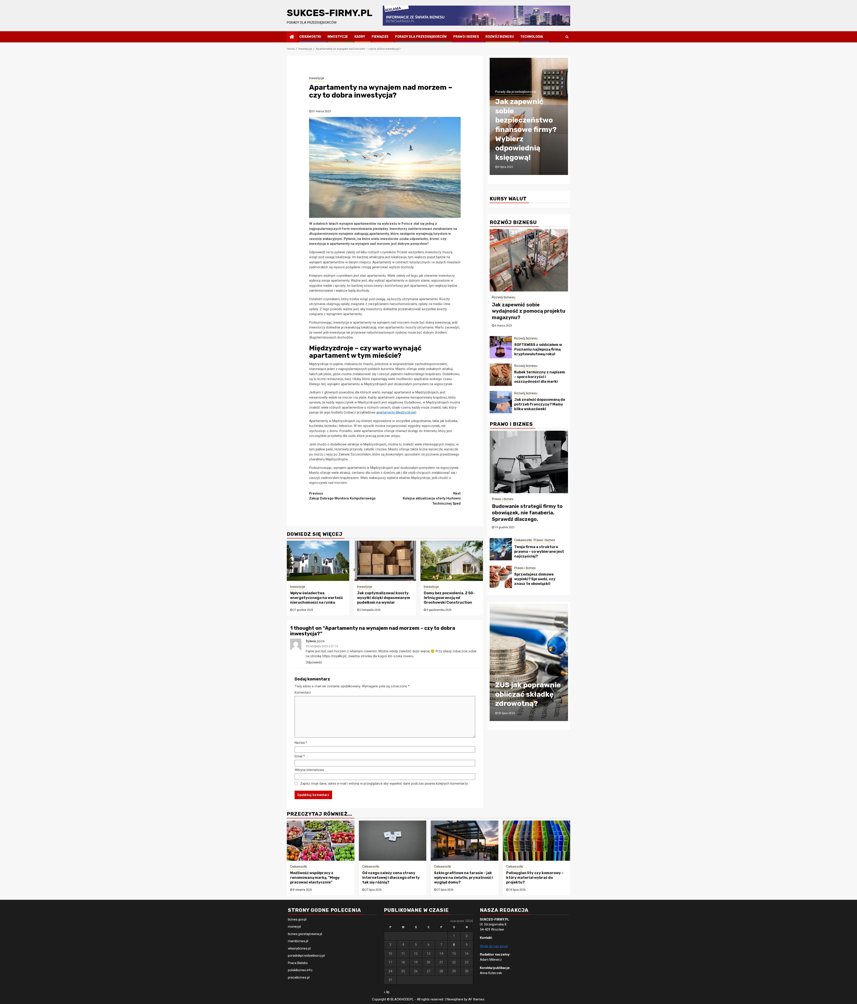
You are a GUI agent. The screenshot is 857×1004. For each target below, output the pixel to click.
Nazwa (301, 743)
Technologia (531, 37)
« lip (386, 992)
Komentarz (303, 692)
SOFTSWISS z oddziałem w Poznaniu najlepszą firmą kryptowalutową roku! (538, 349)
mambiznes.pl (298, 941)
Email (300, 756)
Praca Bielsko (298, 963)
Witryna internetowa (309, 770)
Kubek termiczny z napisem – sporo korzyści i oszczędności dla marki (539, 377)
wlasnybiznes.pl (299, 948)
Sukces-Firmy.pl (329, 13)
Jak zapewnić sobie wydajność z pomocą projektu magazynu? (528, 311)
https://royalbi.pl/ (334, 656)
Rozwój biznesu (499, 37)
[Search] (567, 37)
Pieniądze (380, 37)
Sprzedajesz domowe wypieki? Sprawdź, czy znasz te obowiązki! (534, 579)
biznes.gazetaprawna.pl (305, 934)
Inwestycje (337, 37)
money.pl (294, 927)
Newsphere (455, 999)
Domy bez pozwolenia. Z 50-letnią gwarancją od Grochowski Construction (449, 598)
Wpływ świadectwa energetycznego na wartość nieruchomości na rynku (316, 598)
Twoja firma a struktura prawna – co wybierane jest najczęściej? (539, 551)
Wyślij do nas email (494, 946)
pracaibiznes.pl (299, 977)
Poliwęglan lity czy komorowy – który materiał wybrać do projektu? (535, 877)
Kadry (359, 37)
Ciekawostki (310, 37)
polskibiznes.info (300, 970)
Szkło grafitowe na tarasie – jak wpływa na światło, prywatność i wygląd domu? (463, 877)
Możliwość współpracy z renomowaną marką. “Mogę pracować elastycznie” (315, 877)
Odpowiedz (314, 662)
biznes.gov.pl (297, 919)
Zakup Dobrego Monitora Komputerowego (342, 496)
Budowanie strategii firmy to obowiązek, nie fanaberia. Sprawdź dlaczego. (527, 512)
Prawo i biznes (466, 37)
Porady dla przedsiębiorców (421, 37)
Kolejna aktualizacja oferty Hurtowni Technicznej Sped (432, 498)
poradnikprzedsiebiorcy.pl (306, 956)
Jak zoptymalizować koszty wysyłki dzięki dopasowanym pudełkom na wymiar (383, 598)
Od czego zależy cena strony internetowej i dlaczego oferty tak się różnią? (391, 877)
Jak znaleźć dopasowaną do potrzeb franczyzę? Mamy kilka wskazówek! (539, 404)
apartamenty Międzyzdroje (395, 412)
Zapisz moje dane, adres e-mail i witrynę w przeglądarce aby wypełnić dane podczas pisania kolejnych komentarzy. (384, 784)
